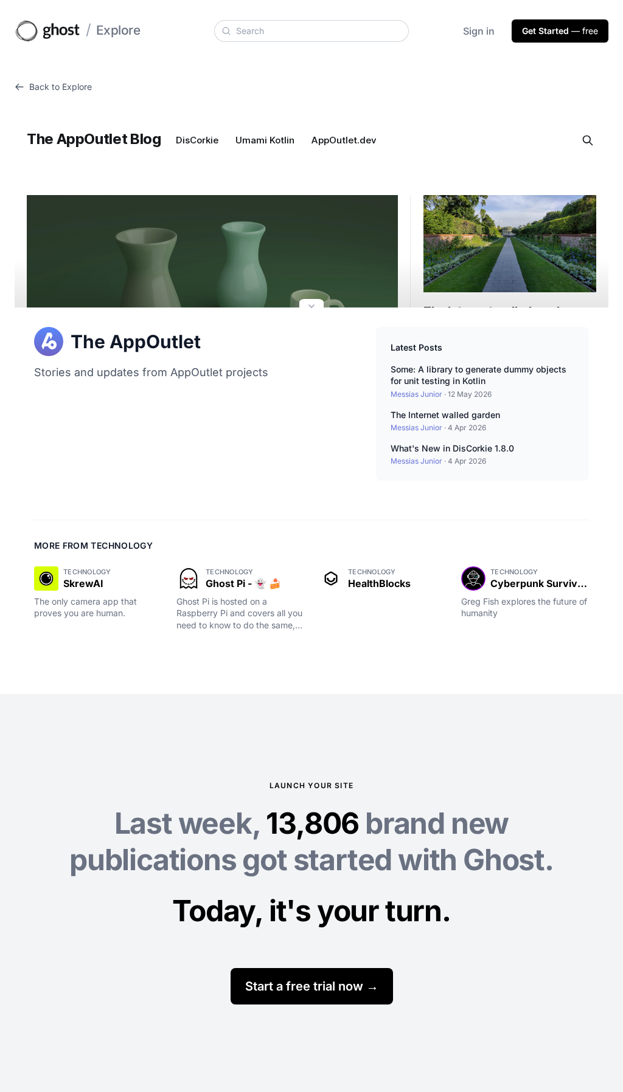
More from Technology (93, 545)
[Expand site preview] (311, 307)
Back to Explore (60, 86)
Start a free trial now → (311, 986)
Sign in (479, 31)
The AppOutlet (136, 341)
